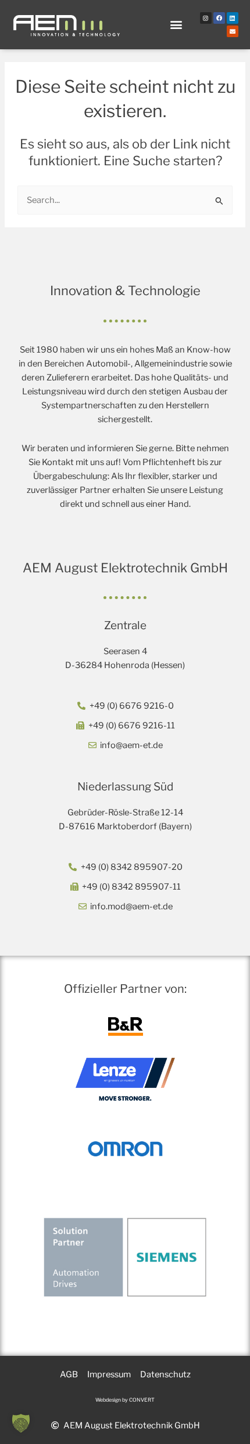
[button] (176, 24)
